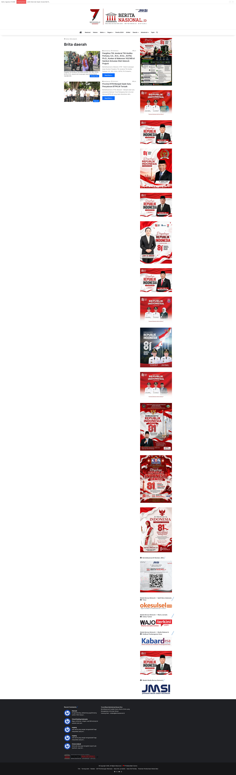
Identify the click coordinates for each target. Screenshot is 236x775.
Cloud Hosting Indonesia (80, 719)
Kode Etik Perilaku (132, 768)
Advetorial (144, 32)
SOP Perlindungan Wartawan (104, 768)
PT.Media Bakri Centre (130, 766)
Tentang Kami (85, 768)
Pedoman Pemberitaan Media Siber (148, 768)
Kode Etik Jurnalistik (119, 768)
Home (67, 39)
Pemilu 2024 (119, 32)
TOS (79, 768)
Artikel (128, 32)
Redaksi (93, 768)
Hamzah (74, 711)
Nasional (87, 32)
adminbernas (107, 50)
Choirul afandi (76, 744)
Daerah (135, 32)
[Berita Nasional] (118, 16)
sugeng (74, 727)
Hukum (95, 32)
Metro (102, 32)
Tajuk (152, 32)
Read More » (108, 75)
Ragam (109, 32)
